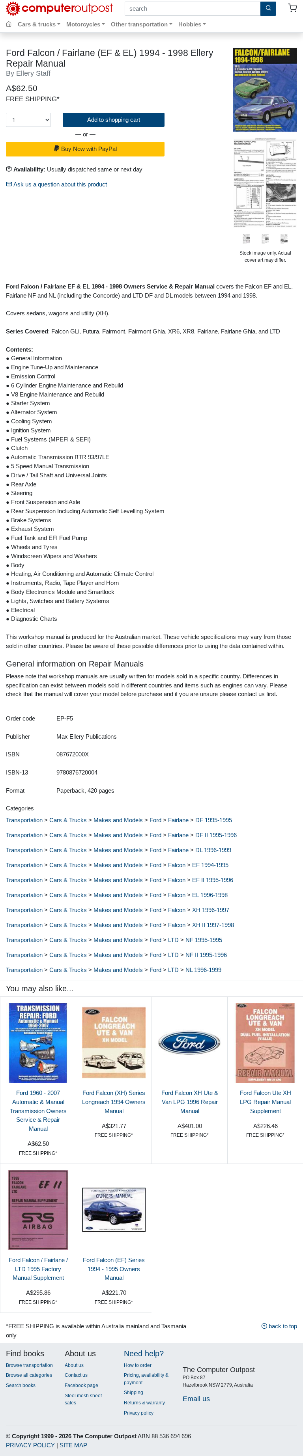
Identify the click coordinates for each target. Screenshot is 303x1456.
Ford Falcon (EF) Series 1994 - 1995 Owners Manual (114, 1269)
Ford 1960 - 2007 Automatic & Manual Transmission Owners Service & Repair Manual (38, 1110)
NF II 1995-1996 (206, 954)
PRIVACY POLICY (30, 1445)
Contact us (76, 1375)
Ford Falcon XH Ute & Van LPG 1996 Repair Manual (189, 1101)
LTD (173, 940)
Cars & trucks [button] (37, 24)
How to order (138, 1365)
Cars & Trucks (68, 820)
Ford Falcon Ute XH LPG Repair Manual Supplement (265, 1101)
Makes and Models (118, 820)
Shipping (133, 1392)
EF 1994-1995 (210, 865)
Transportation (24, 820)
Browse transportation (29, 1365)
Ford (155, 820)
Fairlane (178, 820)
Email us (196, 1399)
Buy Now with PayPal (88, 148)
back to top (282, 1326)
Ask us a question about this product (59, 184)
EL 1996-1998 (210, 895)
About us (74, 1365)
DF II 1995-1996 (216, 835)
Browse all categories (29, 1375)
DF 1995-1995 (213, 820)
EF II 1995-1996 (212, 880)
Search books (21, 1385)
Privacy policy (138, 1413)
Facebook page (81, 1385)
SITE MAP (73, 1445)
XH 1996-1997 (210, 910)
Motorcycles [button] (83, 24)
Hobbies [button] (189, 24)
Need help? (144, 1353)
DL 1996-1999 (213, 850)
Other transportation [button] (139, 24)
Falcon (176, 865)
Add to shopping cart (113, 119)
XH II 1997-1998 (213, 925)
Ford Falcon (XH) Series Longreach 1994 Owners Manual (114, 1101)
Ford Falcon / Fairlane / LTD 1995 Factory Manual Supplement (38, 1269)
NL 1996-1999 (203, 969)
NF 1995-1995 (203, 940)
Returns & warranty (144, 1403)
